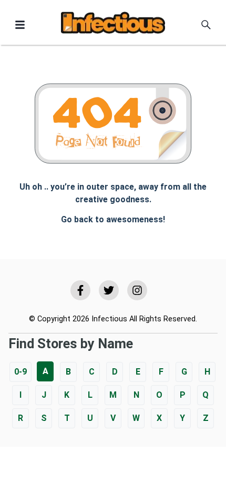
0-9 (20, 372)
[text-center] (206, 24)
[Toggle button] (20, 24)
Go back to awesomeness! (113, 219)
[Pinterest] (137, 290)
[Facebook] (80, 290)
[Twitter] (109, 290)
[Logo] (113, 24)
